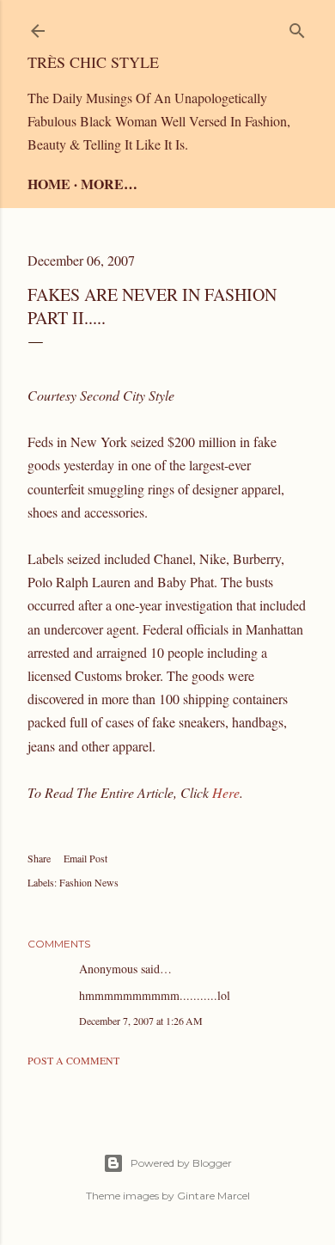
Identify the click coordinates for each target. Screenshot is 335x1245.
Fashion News (89, 882)
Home (48, 183)
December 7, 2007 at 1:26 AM (141, 1020)
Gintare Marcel (213, 1195)
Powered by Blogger (181, 1162)
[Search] (297, 27)
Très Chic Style (93, 62)
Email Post (85, 858)
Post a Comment (73, 1060)
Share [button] (39, 858)
